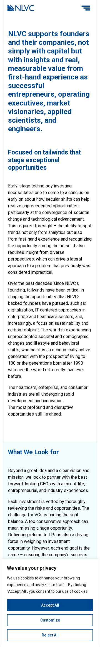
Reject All (50, 635)
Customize (50, 620)
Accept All (50, 605)
